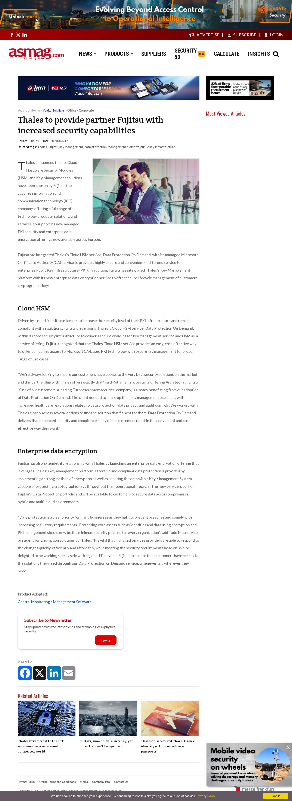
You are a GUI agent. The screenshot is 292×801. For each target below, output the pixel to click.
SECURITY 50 (186, 53)
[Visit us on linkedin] (25, 34)
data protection (95, 147)
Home (36, 110)
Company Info (101, 781)
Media (84, 781)
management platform (123, 147)
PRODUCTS (117, 54)
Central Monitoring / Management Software (55, 601)
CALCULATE (226, 54)
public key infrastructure (157, 147)
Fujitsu (53, 147)
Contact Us (121, 781)
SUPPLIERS (153, 54)
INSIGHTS (259, 54)
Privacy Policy (26, 781)
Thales (42, 147)
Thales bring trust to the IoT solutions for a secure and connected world (40, 746)
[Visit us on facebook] (12, 34)
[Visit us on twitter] (18, 34)
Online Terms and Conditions (57, 781)
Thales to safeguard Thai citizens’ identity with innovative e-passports (168, 746)
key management (71, 147)
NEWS (85, 54)
